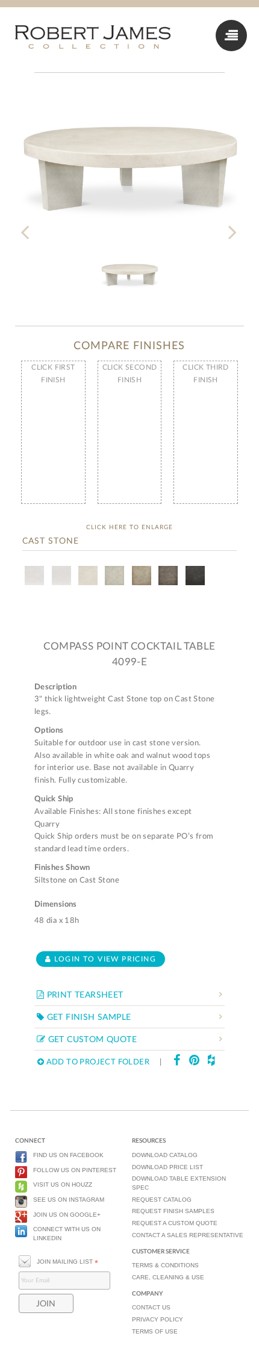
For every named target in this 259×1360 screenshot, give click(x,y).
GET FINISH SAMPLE (87, 1017)
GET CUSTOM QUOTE (91, 1040)
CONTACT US (151, 1307)
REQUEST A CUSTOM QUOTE (174, 1223)
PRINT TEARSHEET (83, 995)
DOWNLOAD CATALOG (165, 1155)
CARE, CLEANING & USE (168, 1277)
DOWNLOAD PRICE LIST (167, 1167)
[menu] (231, 35)
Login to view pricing (103, 959)
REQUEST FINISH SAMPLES (173, 1211)
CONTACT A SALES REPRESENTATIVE (187, 1235)
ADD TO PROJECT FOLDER (96, 1062)
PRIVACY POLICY (157, 1319)
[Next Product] (231, 224)
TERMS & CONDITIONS (165, 1265)
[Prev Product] (27, 224)
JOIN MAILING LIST (67, 1261)
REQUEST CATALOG (162, 1199)
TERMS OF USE (155, 1331)
